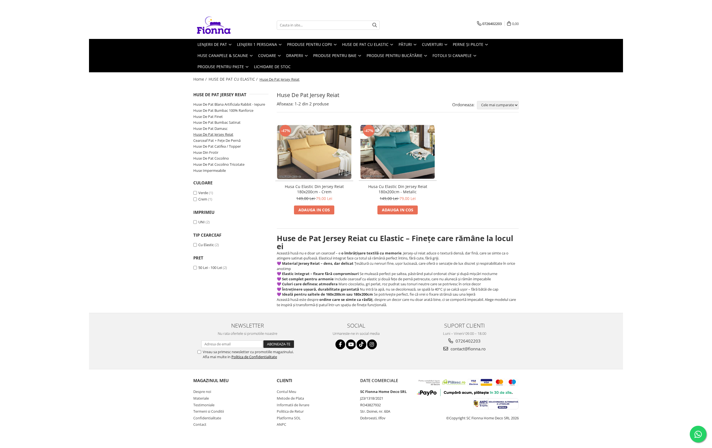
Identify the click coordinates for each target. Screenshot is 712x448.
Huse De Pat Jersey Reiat (213, 134)
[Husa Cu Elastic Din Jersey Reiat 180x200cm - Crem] (314, 152)
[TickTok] (361, 344)
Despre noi (202, 391)
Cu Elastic (206, 244)
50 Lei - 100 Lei (210, 267)
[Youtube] (351, 344)
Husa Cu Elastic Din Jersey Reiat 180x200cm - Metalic (397, 189)
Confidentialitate (207, 417)
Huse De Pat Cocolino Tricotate (218, 164)
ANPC (281, 424)
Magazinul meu (211, 380)
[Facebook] (340, 344)
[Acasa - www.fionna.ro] (221, 25)
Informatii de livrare (293, 404)
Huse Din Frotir (205, 152)
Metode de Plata (290, 398)
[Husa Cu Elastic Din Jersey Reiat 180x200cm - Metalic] (398, 152)
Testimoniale (203, 404)
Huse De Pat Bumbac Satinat (217, 122)
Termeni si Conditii (208, 411)
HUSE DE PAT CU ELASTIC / (234, 79)
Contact (199, 424)
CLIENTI (284, 380)
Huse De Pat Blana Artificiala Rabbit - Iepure (229, 104)
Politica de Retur (290, 411)
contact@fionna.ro (467, 349)
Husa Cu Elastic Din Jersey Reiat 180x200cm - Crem (314, 189)
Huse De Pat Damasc (210, 128)
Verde (203, 192)
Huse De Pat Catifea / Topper (217, 146)
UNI (201, 221)
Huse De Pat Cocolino (211, 158)
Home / (200, 79)
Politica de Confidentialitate (254, 356)
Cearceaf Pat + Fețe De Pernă (217, 140)
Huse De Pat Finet (208, 116)
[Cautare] (375, 25)
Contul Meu (286, 391)
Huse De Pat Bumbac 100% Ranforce (223, 110)
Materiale (201, 398)
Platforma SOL (289, 417)
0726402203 (467, 341)
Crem (202, 199)
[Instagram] (372, 344)
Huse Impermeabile (209, 170)
